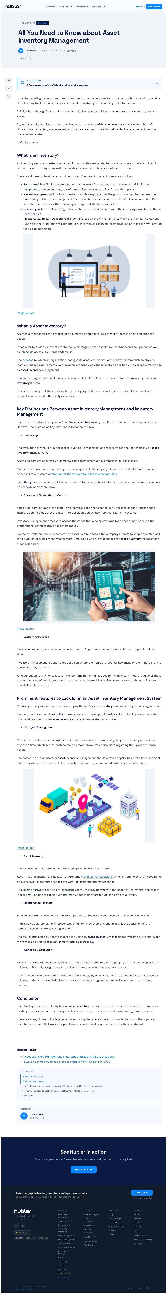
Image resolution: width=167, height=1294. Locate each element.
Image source (25, 313)
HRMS (60, 1257)
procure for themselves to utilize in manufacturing (84, 474)
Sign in (139, 6)
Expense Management (64, 1252)
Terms (140, 1288)
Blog (111, 1215)
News (111, 1234)
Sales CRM (63, 1261)
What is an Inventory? (32, 1076)
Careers (137, 1222)
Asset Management (67, 1247)
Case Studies (115, 1218)
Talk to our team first (143, 1198)
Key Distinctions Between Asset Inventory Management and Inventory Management (62, 1086)
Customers (80, 6)
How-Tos (113, 1230)
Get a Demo (154, 6)
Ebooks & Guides (116, 1226)
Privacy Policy (140, 1235)
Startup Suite (64, 1273)
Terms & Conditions (143, 1239)
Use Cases (113, 1222)
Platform (50, 6)
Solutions (65, 6)
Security (87, 1229)
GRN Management (66, 1235)
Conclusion (27, 1095)
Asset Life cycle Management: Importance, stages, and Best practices (68, 1056)
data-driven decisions (98, 876)
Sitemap (138, 1243)
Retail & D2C (89, 1237)
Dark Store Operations (63, 1216)
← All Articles (26, 23)
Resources (97, 6)
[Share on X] (8, 88)
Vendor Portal (64, 1243)
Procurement (64, 1225)
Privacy (131, 1288)
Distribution (89, 1245)
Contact (138, 1226)
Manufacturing (90, 1241)
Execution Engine (91, 1215)
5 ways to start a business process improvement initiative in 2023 (66, 1061)
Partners (138, 1218)
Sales (60, 1265)
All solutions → (64, 1277)
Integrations (89, 1225)
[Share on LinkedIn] (8, 80)
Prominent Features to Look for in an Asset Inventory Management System (58, 1090)
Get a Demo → (83, 1169)
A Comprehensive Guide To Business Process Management (58, 85)
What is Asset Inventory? (34, 1081)
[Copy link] (8, 96)
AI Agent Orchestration (90, 1220)
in (17, 1225)
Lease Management (67, 1239)
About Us (138, 1215)
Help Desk (62, 1269)
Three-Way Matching (63, 1230)
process (27, 360)
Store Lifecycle (65, 1221)
